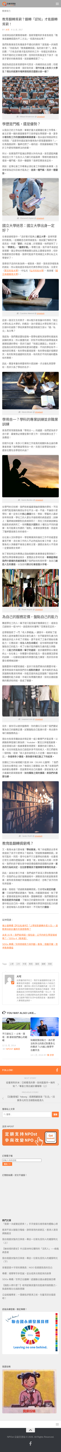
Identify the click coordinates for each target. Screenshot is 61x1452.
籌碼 (37, 964)
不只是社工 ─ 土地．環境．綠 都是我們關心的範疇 (14, 1037)
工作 (18, 964)
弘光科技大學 (36, 270)
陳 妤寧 (50, 1055)
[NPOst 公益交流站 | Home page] (11, 3)
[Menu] (57, 3)
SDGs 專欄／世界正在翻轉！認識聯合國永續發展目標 (29, 1279)
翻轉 (43, 964)
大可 (7, 30)
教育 (31, 964)
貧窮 (50, 964)
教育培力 (6, 11)
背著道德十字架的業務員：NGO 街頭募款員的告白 (27, 1267)
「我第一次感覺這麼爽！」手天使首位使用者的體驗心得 (30, 1224)
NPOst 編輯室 (13, 1049)
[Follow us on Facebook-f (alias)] (57, 1070)
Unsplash (41, 117)
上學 (11, 964)
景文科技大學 (11, 270)
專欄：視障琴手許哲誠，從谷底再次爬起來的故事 (26, 1273)
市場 (24, 964)
